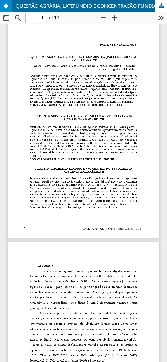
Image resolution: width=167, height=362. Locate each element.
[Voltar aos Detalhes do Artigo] (6, 6)
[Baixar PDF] (161, 6)
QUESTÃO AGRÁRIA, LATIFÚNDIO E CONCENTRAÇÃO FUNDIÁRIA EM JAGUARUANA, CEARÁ (91, 5)
